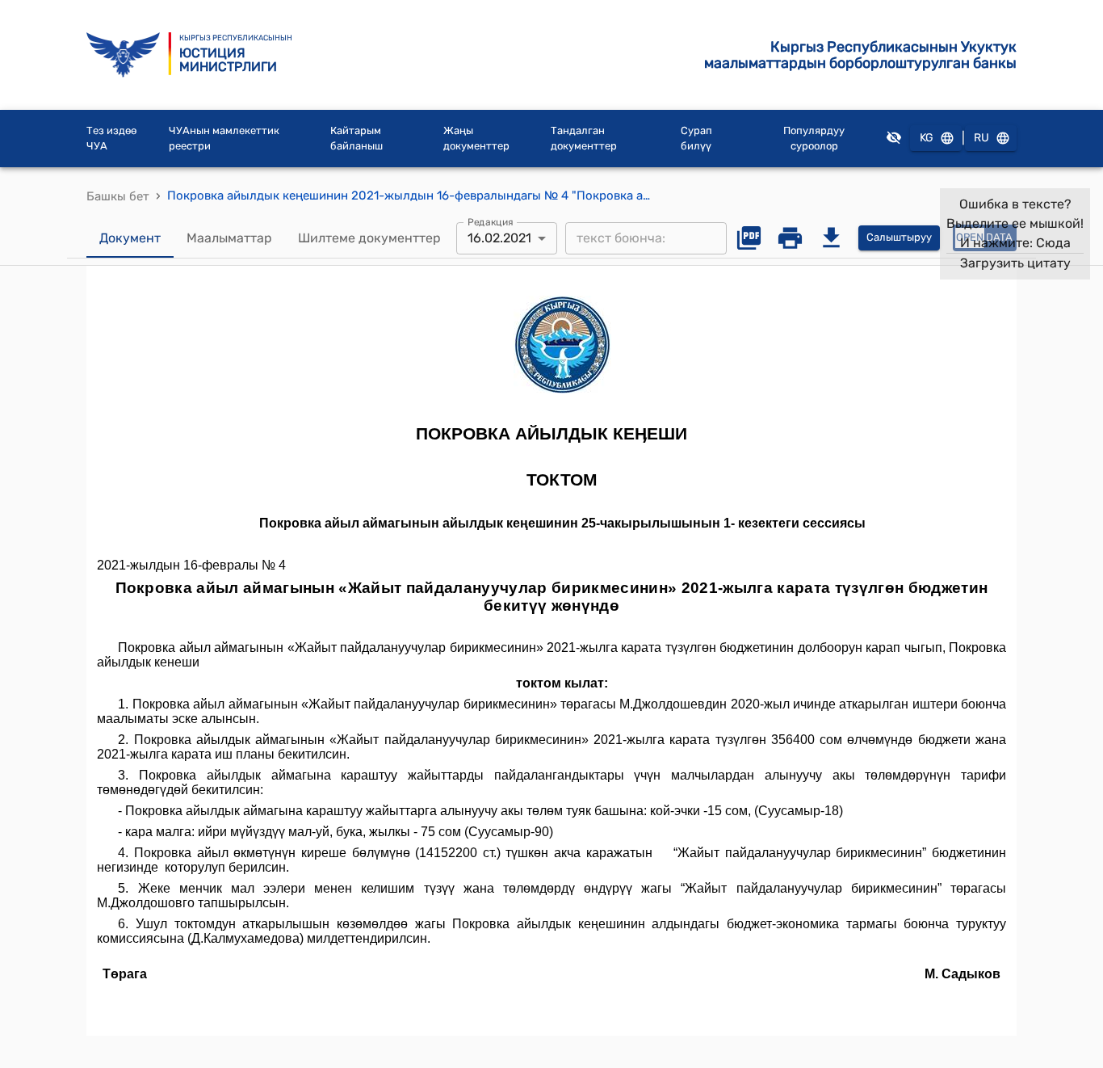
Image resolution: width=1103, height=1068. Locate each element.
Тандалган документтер (584, 138)
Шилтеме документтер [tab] (369, 238)
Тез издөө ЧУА (111, 138)
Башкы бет (117, 196)
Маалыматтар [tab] (229, 238)
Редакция (491, 221)
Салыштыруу (899, 237)
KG (926, 138)
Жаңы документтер (476, 138)
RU (981, 138)
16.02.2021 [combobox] (499, 238)
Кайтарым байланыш (356, 138)
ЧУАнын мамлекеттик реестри (224, 138)
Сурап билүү (696, 138)
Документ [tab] (130, 238)
